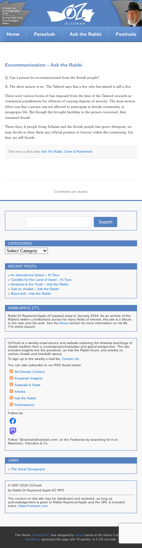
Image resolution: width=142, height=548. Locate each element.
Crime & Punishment (78, 151)
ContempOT (40, 535)
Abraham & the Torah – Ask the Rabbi (39, 284)
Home (13, 34)
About (64, 323)
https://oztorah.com (33, 506)
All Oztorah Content (30, 372)
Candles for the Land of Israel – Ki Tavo (41, 279)
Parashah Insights (28, 378)
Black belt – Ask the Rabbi (31, 293)
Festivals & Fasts (27, 385)
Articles (20, 391)
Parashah (44, 34)
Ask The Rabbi (52, 151)
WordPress (33, 539)
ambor (79, 535)
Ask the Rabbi (85, 34)
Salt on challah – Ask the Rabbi (35, 289)
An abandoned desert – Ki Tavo (35, 275)
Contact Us (70, 359)
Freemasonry (24, 405)
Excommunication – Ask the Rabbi (43, 65)
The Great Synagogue (28, 469)
